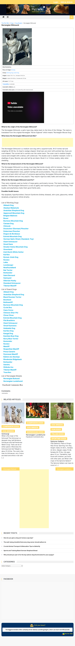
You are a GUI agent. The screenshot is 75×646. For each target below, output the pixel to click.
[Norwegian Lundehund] (37, 410)
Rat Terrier (7, 270)
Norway (13, 70)
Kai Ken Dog (8, 331)
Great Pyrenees (10, 326)
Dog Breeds (8, 431)
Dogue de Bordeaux (11, 234)
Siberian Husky (9, 281)
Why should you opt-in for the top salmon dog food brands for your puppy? (29, 555)
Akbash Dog (8, 205)
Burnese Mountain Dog (13, 221)
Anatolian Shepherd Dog (13, 210)
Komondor (7, 341)
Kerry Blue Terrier (10, 339)
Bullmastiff (8, 302)
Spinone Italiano (57, 441)
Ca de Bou (7, 307)
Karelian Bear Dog (10, 336)
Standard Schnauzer (12, 283)
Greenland (7, 249)
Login (56, 2)
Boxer (5, 218)
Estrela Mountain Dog (12, 236)
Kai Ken (6, 255)
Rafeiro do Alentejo (11, 357)
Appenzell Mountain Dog (13, 213)
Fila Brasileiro (9, 320)
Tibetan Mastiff (9, 286)
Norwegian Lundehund (13, 381)
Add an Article (67, 2)
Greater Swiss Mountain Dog (15, 247)
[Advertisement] (37, 142)
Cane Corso (8, 310)
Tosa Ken (7, 372)
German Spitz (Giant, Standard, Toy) (18, 239)
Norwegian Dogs (35, 432)
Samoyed (7, 278)
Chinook (6, 226)
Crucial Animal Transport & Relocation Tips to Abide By (22, 546)
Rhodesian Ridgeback (12, 359)
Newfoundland (9, 267)
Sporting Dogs (58, 439)
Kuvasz (6, 260)
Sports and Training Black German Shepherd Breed (20, 550)
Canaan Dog (8, 223)
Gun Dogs (56, 429)
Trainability (6, 84)
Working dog (9, 73)
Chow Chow (8, 315)
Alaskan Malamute (11, 208)
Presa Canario (9, 352)
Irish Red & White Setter (13, 252)
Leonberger (8, 265)
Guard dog (16, 73)
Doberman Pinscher (11, 231)
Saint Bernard (9, 275)
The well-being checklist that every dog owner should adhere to (25, 542)
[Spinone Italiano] (62, 411)
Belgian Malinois (10, 216)
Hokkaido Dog (9, 328)
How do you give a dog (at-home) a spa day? (18, 538)
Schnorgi (5, 434)
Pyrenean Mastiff (10, 354)
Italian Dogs (57, 434)
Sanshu (6, 365)
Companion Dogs (11, 426)
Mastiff (6, 346)
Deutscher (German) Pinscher (16, 229)
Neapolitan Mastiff (11, 349)
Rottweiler (7, 273)
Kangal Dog (8, 333)
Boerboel (7, 300)
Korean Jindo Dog (10, 257)
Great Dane (8, 244)
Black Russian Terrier (12, 297)
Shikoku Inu (8, 367)
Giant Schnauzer (10, 242)
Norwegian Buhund (11, 378)
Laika (5, 262)
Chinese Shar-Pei (10, 313)
